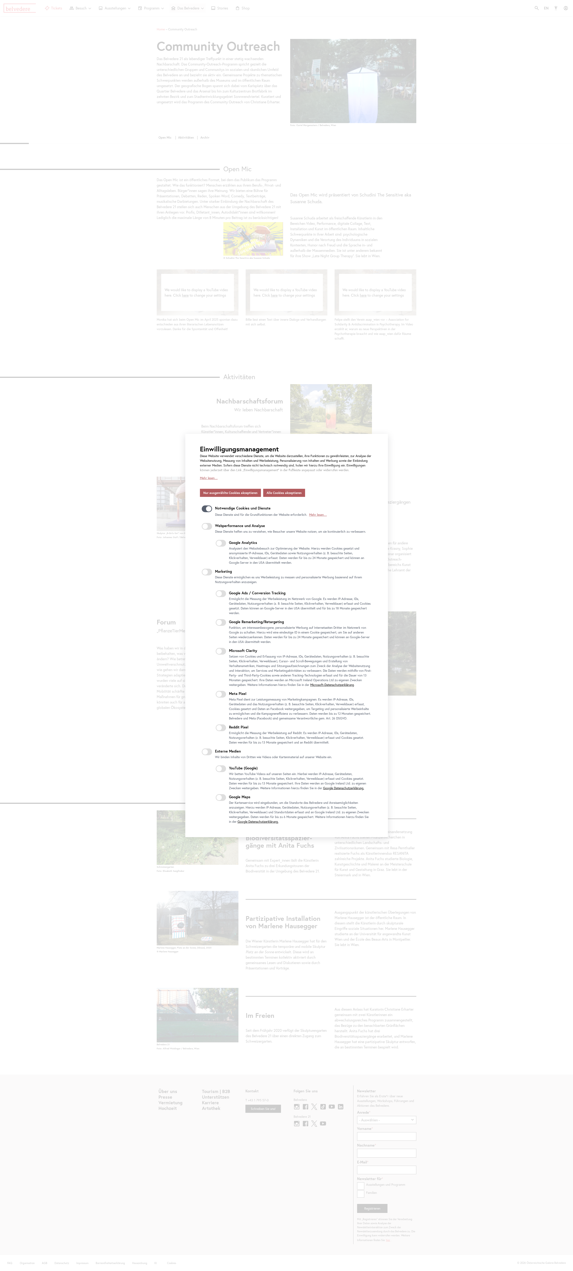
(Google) (243, 768)
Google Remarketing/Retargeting (256, 621)
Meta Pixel (237, 693)
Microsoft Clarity (243, 650)
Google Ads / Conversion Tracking (257, 592)
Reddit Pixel (238, 727)
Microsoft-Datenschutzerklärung (332, 685)
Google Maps (239, 796)
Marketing (223, 571)
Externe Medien (228, 751)
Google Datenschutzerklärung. (343, 788)
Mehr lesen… (209, 478)
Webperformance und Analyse (240, 525)
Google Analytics (243, 542)
